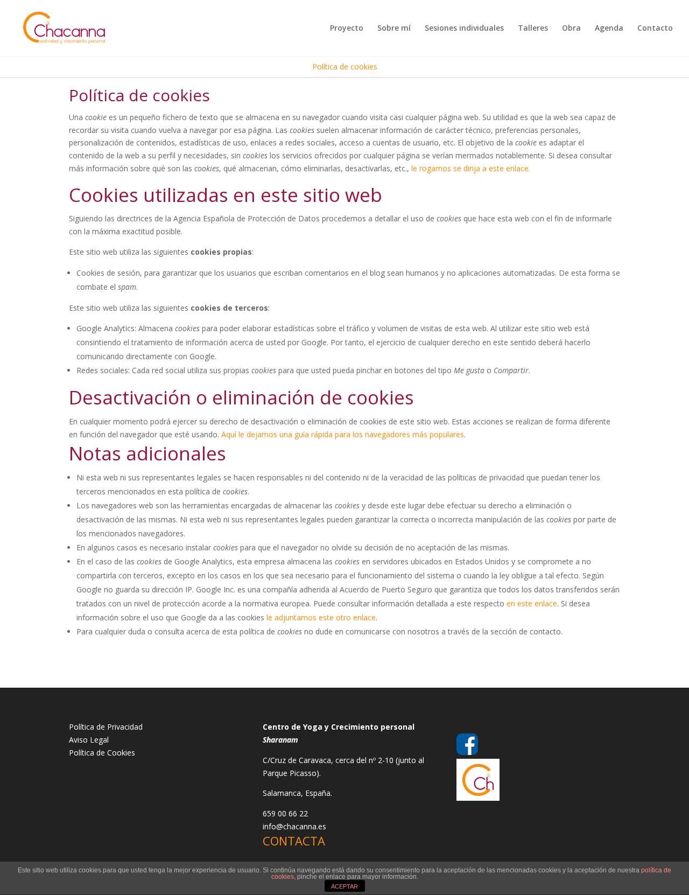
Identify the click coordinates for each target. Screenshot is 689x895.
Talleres (533, 28)
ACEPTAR (344, 886)
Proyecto (346, 28)
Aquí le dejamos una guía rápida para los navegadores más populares (342, 434)
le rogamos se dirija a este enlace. (470, 168)
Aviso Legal (89, 740)
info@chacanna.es (294, 826)
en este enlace (532, 603)
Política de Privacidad (106, 727)
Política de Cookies (102, 752)
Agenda (609, 28)
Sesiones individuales (464, 28)
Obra (571, 28)
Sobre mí (394, 28)
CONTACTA (294, 841)
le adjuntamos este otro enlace (321, 617)
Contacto (655, 28)
